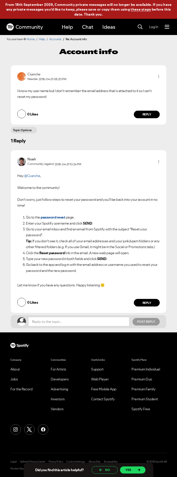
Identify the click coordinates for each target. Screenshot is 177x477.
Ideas (108, 26)
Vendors (57, 409)
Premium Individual (145, 369)
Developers (60, 379)
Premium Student (144, 399)
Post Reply (146, 321)
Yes (128, 470)
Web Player (100, 379)
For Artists (58, 369)
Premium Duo (141, 379)
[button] (158, 76)
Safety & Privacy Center (32, 461)
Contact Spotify (103, 399)
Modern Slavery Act (21, 468)
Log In (153, 26)
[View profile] (21, 76)
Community (29, 26)
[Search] (140, 27)
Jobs (14, 379)
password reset (53, 217)
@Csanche (32, 175)
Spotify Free (140, 409)
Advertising (59, 389)
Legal (13, 461)
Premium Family (143, 389)
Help (67, 26)
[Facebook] (43, 429)
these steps (141, 9)
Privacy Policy (56, 461)
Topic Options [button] (22, 130)
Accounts (55, 39)
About (15, 369)
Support (97, 369)
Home (31, 39)
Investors (58, 399)
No (107, 470)
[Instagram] (15, 429)
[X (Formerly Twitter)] (29, 429)
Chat (87, 26)
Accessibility (111, 461)
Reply (146, 114)
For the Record (21, 389)
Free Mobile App (103, 389)
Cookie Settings (75, 461)
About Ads (94, 461)
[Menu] (167, 27)
